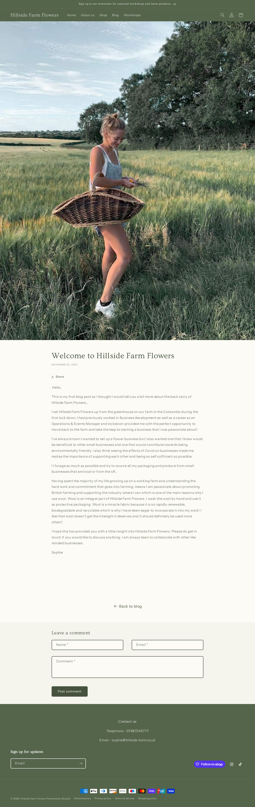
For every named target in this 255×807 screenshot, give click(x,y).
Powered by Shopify (59, 798)
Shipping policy (147, 798)
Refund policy (82, 798)
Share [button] (60, 376)
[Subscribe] (80, 763)
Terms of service (124, 798)
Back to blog (130, 606)
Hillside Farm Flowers (33, 798)
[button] (222, 15)
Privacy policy (103, 798)
